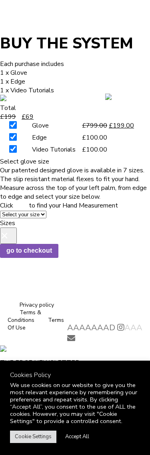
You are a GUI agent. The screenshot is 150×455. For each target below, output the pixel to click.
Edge (39, 137)
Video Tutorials (54, 149)
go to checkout (29, 250)
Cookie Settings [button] (33, 436)
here (21, 205)
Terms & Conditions (24, 316)
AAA (133, 327)
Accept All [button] (77, 436)
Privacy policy (37, 305)
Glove (40, 125)
